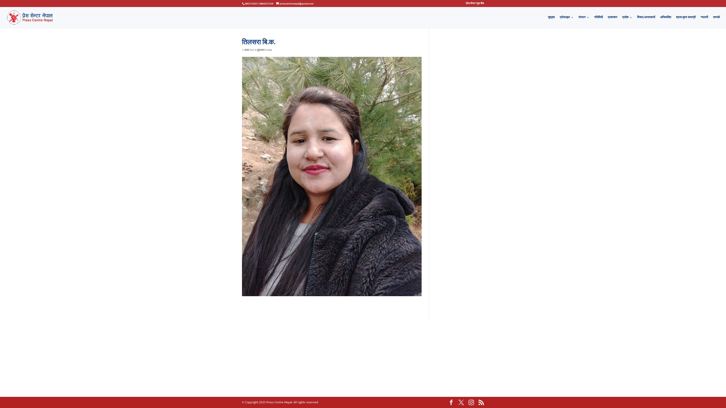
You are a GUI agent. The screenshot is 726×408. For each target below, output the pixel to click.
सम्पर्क (716, 18)
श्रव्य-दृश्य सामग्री (686, 18)
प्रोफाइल (565, 18)
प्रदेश (625, 18)
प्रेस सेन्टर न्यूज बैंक (475, 3)
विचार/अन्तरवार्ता (646, 18)
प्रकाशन (612, 18)
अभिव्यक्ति (665, 18)
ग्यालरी (704, 18)
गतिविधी (598, 18)
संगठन (582, 18)
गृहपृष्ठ (551, 18)
